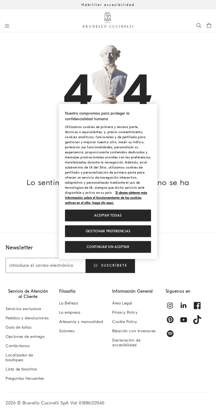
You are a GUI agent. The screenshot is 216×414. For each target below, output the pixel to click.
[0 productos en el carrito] (209, 25)
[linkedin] (183, 305)
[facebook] (197, 305)
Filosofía (67, 291)
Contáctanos (18, 346)
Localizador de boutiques (19, 357)
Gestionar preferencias (108, 231)
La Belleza (68, 303)
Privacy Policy (125, 312)
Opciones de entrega (25, 336)
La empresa (69, 312)
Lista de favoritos (21, 369)
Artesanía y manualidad (81, 321)
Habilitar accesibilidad (108, 5)
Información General (132, 291)
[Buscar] (199, 25)
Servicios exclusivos (23, 308)
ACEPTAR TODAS (108, 216)
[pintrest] (170, 319)
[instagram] (170, 305)
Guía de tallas (19, 327)
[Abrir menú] (7, 26)
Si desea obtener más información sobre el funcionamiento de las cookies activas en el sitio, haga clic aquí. (106, 198)
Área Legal (122, 303)
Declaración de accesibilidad (126, 342)
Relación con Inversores (134, 331)
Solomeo (67, 331)
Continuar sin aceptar (108, 247)
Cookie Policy (124, 321)
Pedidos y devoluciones (27, 318)
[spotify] (170, 333)
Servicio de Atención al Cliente (28, 294)
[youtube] (183, 319)
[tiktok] (197, 319)
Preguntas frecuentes (25, 378)
